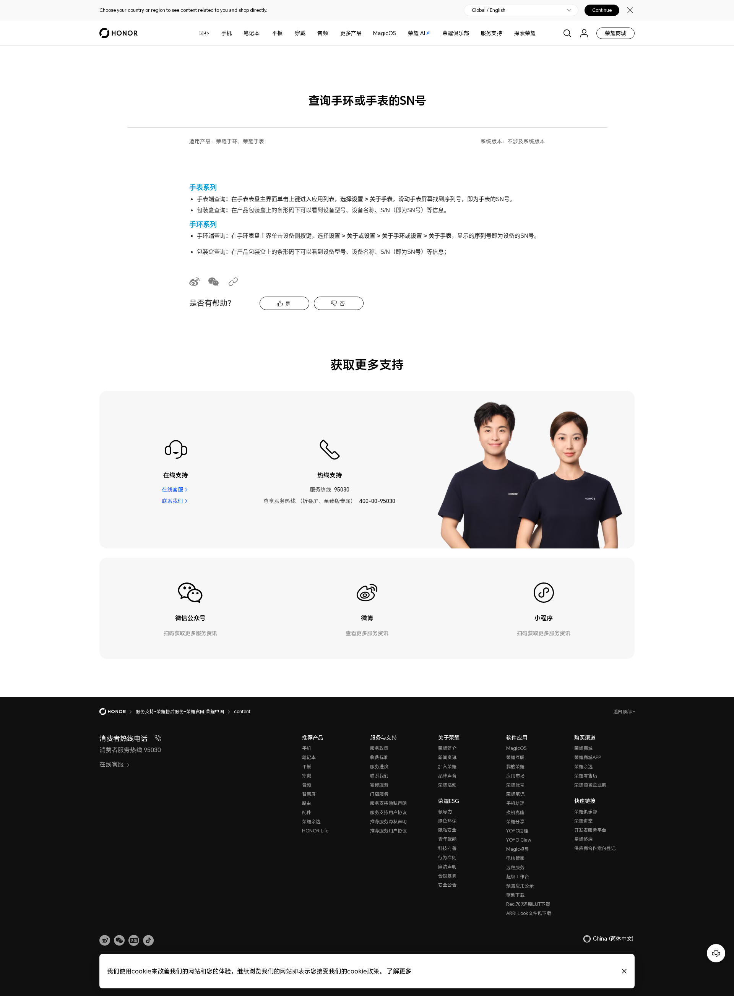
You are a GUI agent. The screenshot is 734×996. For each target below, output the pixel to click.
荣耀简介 (447, 748)
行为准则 (447, 857)
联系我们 (172, 501)
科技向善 (447, 848)
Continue (602, 10)
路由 (306, 803)
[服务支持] (505, 33)
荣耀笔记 (515, 794)
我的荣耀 (515, 766)
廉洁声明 (447, 866)
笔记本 (252, 33)
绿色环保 (447, 821)
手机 (226, 33)
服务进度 (379, 766)
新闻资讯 (447, 757)
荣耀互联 (515, 757)
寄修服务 (379, 785)
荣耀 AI (416, 33)
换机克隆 (515, 812)
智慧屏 (309, 794)
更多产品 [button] (351, 33)
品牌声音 (447, 776)
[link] (104, 940)
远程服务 (515, 867)
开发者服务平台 (590, 830)
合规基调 (447, 876)
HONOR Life (315, 831)
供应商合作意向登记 (594, 848)
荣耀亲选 (311, 821)
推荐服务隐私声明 (388, 821)
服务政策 (379, 748)
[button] (119, 940)
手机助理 (515, 803)
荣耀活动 (447, 785)
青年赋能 (447, 839)
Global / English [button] (488, 10)
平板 (277, 33)
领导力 (445, 811)
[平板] (286, 33)
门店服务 (379, 794)
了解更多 (399, 971)
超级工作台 (517, 876)
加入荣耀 (447, 766)
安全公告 (447, 885)
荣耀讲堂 (583, 821)
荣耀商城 (615, 33)
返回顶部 (623, 711)
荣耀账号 (515, 785)
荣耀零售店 (585, 776)
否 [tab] (342, 303)
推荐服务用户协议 (388, 831)
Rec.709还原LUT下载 (528, 904)
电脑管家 (515, 858)
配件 (306, 812)
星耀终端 (583, 839)
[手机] (235, 33)
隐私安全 (447, 830)
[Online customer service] (716, 953)
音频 (322, 33)
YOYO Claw (518, 840)
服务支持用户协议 (388, 812)
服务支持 (491, 33)
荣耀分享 (515, 821)
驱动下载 (515, 895)
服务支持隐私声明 (388, 803)
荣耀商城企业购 (590, 785)
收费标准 (379, 757)
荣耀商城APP (587, 757)
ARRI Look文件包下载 (528, 913)
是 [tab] (288, 303)
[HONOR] (117, 712)
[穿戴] (308, 33)
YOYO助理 (517, 831)
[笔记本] (263, 33)
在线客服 (172, 489)
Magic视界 (517, 849)
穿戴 (300, 33)
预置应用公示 (520, 886)
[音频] (331, 33)
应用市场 (515, 776)
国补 (203, 33)
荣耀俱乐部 (455, 33)
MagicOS (384, 33)
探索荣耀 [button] (525, 33)
